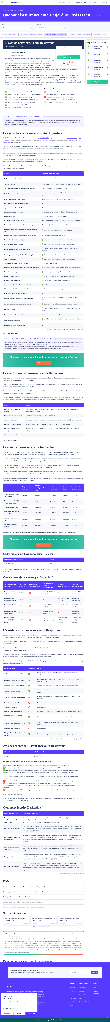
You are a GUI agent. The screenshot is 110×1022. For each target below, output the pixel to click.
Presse (71, 994)
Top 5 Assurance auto (96, 42)
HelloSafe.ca (9, 991)
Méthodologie (73, 998)
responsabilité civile (43, 138)
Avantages (9, 89)
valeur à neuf (44, 140)
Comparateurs (82, 987)
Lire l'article (25, 923)
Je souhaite (39, 24)
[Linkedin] (8, 987)
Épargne (81, 998)
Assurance (81, 991)
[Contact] (11, 987)
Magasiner (97, 82)
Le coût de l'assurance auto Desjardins (56, 34)
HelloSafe (5, 10)
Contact (94, 987)
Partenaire (72, 1002)
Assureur (4, 24)
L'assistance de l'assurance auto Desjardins (80, 34)
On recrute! (72, 991)
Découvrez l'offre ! (68, 57)
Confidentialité (96, 997)
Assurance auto (13, 10)
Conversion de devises (84, 1002)
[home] (26, 983)
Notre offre (72, 987)
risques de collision (72, 138)
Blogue (71, 1005)
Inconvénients (49, 89)
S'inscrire (94, 972)
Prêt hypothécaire (83, 994)
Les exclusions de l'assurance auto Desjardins (31, 34)
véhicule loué (6, 142)
